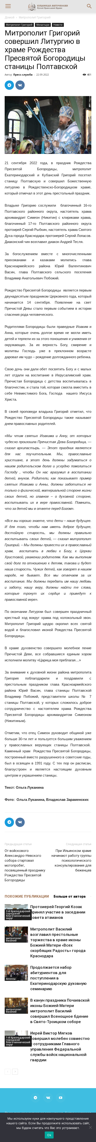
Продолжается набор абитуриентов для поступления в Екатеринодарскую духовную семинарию (58, 978)
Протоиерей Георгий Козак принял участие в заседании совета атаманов (57, 912)
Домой (9, 17)
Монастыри (42, 24)
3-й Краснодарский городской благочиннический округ (18, 914)
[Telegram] (35, 1097)
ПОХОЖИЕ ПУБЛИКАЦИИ (27, 896)
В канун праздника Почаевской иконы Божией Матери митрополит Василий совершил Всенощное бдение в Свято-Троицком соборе (59, 1011)
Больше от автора (70, 896)
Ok (49, 1135)
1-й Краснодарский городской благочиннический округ (18, 1041)
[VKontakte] (48, 1097)
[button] (89, 6)
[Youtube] (60, 1097)
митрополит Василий (13, 939)
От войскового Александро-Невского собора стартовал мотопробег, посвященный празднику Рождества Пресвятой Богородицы (25, 865)
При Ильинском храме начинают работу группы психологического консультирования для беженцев (71, 860)
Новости (57, 24)
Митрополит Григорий (35, 17)
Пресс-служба (23, 74)
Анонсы (11, 978)
